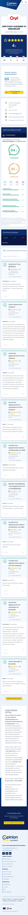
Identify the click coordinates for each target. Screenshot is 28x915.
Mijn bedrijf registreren (15, 823)
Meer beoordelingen (13, 698)
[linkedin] (10, 853)
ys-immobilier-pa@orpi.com (15, 113)
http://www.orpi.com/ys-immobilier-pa (18, 117)
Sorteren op (10, 256)
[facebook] (3, 853)
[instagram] (7, 853)
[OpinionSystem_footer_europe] (7, 907)
